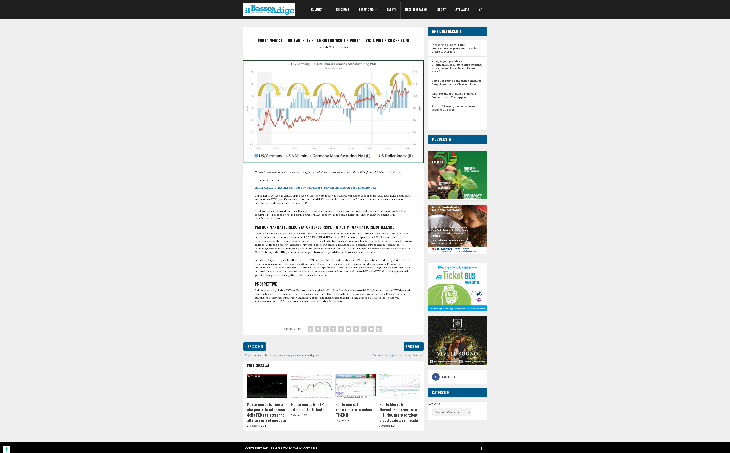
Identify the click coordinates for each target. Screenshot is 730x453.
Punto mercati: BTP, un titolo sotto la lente (310, 406)
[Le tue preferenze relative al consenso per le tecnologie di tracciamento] (6, 449)
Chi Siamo (342, 10)
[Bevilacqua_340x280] (457, 363)
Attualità (462, 10)
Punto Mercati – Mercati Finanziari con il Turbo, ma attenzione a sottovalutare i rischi (398, 412)
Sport (441, 10)
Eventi (391, 10)
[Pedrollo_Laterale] (457, 252)
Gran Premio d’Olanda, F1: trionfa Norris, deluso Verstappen (454, 95)
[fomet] (457, 198)
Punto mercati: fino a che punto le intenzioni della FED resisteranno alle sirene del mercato (266, 412)
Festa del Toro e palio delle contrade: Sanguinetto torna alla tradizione (456, 82)
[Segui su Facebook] (482, 448)
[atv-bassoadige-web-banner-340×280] (457, 310)
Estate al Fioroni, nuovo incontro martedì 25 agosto (453, 107)
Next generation (416, 10)
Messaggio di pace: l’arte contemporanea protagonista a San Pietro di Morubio (455, 48)
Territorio (366, 10)
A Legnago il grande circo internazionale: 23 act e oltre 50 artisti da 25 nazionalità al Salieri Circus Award (457, 66)
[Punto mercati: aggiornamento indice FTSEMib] (355, 386)
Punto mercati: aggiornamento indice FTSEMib (353, 409)
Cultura (316, 10)
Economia (342, 47)
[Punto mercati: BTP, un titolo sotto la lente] (311, 386)
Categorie (434, 403)
